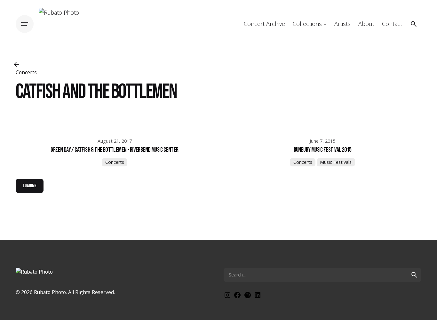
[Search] (413, 24)
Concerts (114, 162)
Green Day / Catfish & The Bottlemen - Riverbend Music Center (114, 150)
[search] (414, 275)
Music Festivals (336, 162)
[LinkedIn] (257, 297)
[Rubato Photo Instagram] (227, 297)
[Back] (16, 64)
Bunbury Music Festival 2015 (323, 150)
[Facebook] (237, 297)
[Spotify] (247, 297)
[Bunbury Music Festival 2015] (322, 127)
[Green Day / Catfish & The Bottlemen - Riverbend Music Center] (114, 127)
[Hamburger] (25, 24)
